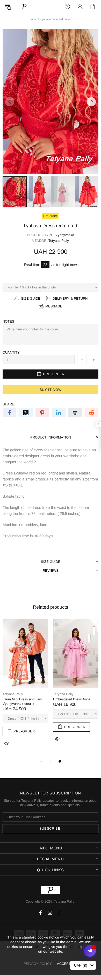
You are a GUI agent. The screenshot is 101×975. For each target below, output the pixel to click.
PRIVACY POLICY (38, 964)
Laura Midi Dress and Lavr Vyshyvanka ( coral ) (22, 701)
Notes (8, 321)
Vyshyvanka (64, 235)
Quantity (11, 352)
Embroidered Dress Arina (71, 699)
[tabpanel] (25, 688)
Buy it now (51, 390)
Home (33, 19)
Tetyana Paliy (24, 6)
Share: (9, 404)
